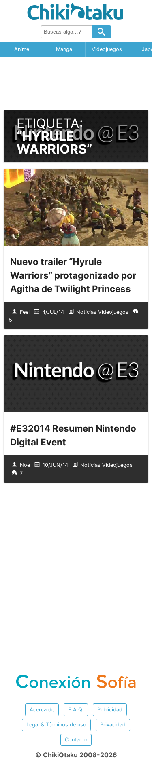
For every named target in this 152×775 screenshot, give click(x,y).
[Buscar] (101, 31)
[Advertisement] (76, 84)
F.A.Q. (75, 710)
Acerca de (42, 710)
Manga (64, 49)
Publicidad (109, 710)
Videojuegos (107, 49)
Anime (21, 49)
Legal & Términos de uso (56, 725)
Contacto (76, 740)
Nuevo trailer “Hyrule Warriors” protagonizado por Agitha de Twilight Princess (73, 275)
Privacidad (113, 725)
